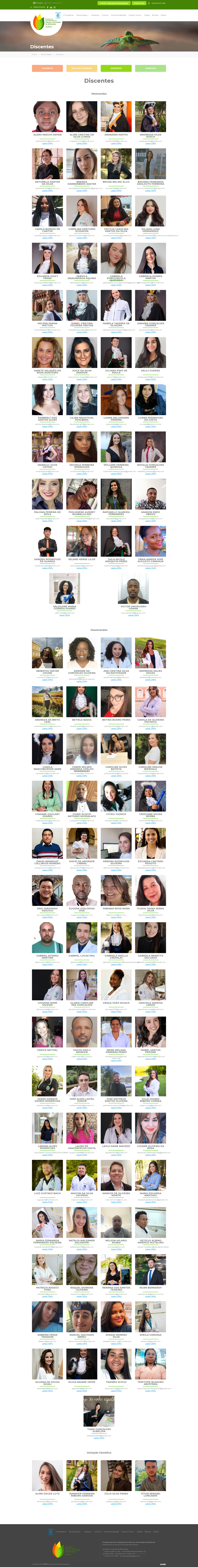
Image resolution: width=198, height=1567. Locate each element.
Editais (147, 15)
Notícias (155, 15)
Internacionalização (118, 15)
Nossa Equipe (82, 15)
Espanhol (58, 3)
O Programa (68, 15)
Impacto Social (135, 15)
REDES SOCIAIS (39, 7)
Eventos (105, 15)
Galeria (163, 15)
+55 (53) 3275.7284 (158, 3)
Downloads (139, 3)
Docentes (47, 68)
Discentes (59, 54)
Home (34, 54)
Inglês (49, 3)
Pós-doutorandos (82, 68)
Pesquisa (95, 15)
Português (39, 3)
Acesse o (114, 3)
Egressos (150, 68)
